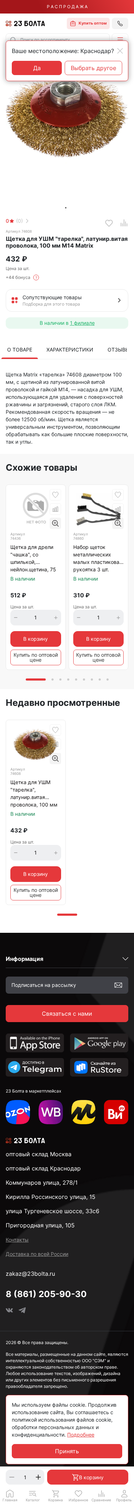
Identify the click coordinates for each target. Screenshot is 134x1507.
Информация (24, 958)
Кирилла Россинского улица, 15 (50, 1196)
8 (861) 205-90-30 (46, 1294)
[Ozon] (18, 1112)
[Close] (120, 51)
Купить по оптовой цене (36, 657)
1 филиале (82, 323)
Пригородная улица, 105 (40, 1225)
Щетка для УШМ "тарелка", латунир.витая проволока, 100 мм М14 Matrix (34, 794)
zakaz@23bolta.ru (30, 1273)
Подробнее (80, 1435)
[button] (120, 40)
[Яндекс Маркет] (83, 1112)
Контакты (17, 1240)
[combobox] (58, 39)
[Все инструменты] (116, 1112)
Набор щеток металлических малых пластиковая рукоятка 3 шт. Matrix (97, 558)
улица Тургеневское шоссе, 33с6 (52, 1211)
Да (37, 68)
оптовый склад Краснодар (43, 1168)
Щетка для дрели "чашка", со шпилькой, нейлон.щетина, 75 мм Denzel (33, 558)
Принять (67, 1451)
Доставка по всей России (37, 1254)
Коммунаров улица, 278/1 (42, 1182)
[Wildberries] (51, 1112)
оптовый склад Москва (38, 1154)
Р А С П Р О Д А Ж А (67, 6)
